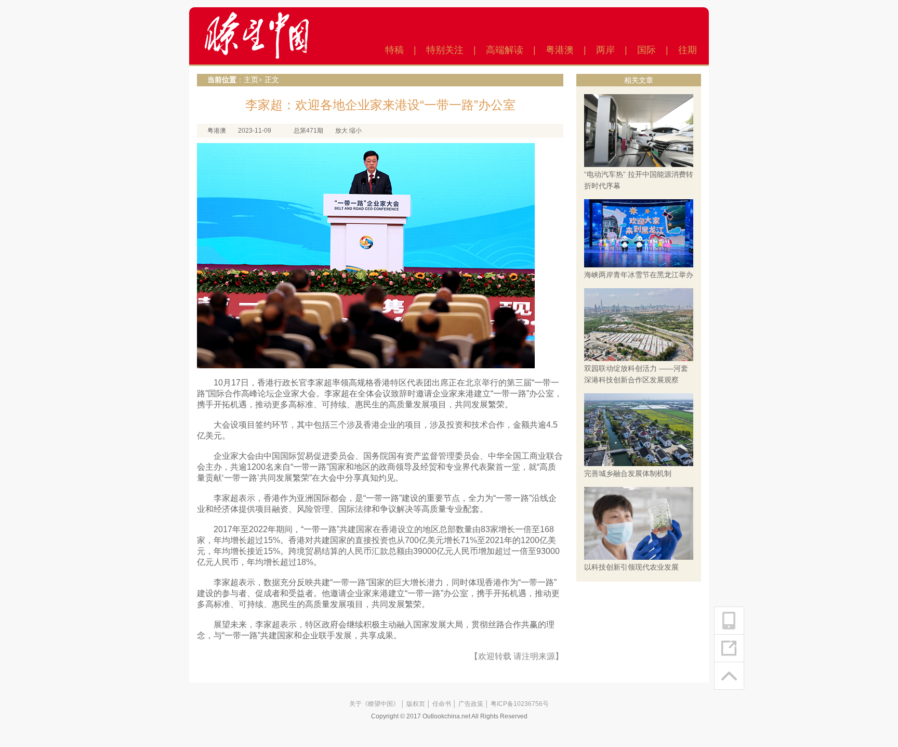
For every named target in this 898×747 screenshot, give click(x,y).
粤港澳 (560, 50)
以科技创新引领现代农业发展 (631, 567)
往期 (687, 50)
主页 (251, 80)
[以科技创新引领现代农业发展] (638, 522)
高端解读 (504, 50)
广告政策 (470, 703)
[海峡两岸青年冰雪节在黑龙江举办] (638, 233)
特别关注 (445, 50)
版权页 (415, 703)
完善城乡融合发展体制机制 (627, 473)
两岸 (605, 50)
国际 (646, 50)
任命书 (441, 703)
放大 (341, 130)
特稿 (394, 50)
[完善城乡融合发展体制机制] (638, 429)
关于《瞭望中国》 (374, 703)
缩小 (355, 130)
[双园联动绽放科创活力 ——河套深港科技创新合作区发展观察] (638, 324)
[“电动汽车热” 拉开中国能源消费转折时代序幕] (638, 130)
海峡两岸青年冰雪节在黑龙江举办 (638, 275)
